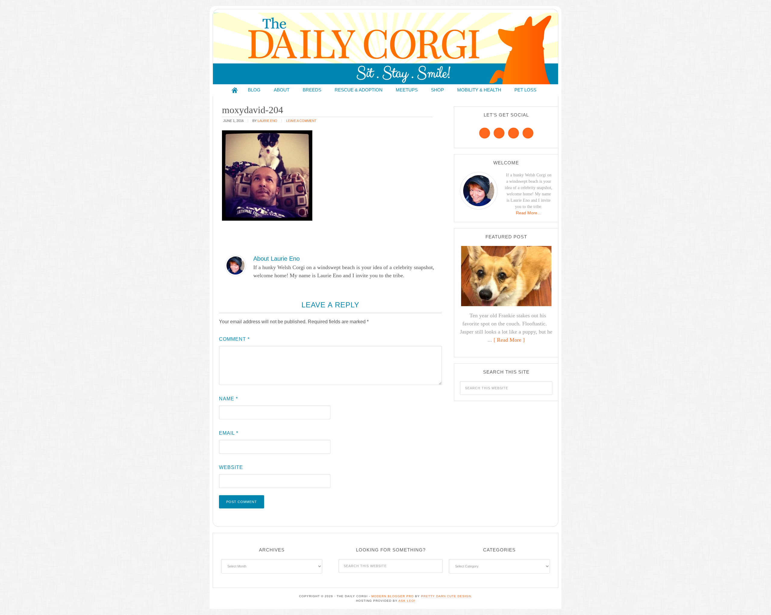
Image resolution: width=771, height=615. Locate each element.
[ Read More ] (509, 340)
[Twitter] (513, 133)
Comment (234, 339)
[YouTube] (528, 133)
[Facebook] (484, 133)
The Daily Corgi (385, 48)
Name (228, 398)
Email (228, 433)
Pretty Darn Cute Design (446, 596)
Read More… (529, 212)
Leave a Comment (301, 121)
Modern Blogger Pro (392, 596)
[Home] (235, 90)
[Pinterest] (499, 133)
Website (231, 467)
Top (756, 600)
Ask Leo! (406, 600)
